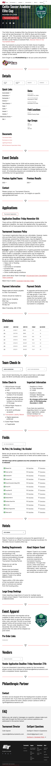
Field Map (30, 468)
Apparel (41, 2)
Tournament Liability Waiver (14, 414)
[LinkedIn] (10, 23)
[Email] (13, 23)
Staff (45, 751)
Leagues (20, 2)
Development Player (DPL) (32, 749)
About (35, 2)
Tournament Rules (7, 137)
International (28, 2)
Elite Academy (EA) (32, 753)
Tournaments (12, 2)
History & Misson (46, 749)
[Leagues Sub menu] (23, 2)
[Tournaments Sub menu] (16, 2)
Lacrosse (25, 750)
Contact (45, 759)
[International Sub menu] (32, 2)
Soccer (24, 748)
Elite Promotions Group (39, 749)
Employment (46, 757)
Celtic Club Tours (39, 754)
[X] (6, 23)
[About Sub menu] (37, 2)
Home (7, 2)
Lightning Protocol (7, 142)
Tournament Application (10, 214)
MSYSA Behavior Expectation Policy (11, 145)
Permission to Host (7, 140)
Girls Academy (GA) (32, 758)
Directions (42, 468)
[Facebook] (3, 23)
